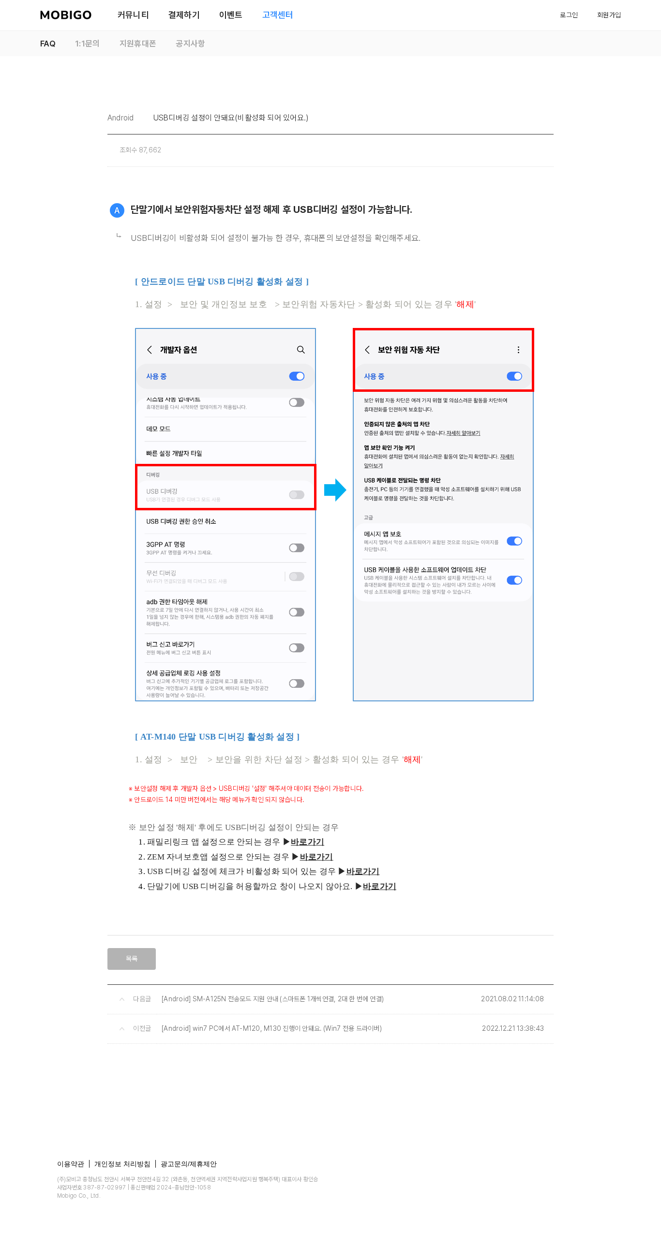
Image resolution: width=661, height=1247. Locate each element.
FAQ (48, 43)
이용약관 (70, 1164)
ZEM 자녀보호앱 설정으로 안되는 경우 (218, 856)
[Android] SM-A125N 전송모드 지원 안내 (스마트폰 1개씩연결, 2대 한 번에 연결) (273, 999)
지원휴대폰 (138, 43)
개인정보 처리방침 (122, 1164)
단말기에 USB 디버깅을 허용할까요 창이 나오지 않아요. (249, 886)
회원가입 (609, 15)
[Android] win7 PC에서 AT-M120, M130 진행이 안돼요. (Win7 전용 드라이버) (272, 1028)
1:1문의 (87, 43)
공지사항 (190, 43)
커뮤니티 (133, 15)
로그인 (569, 15)
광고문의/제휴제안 (189, 1164)
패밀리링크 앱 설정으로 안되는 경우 (214, 841)
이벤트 (231, 15)
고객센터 (278, 15)
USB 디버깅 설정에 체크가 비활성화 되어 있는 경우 (241, 871)
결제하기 (184, 15)
